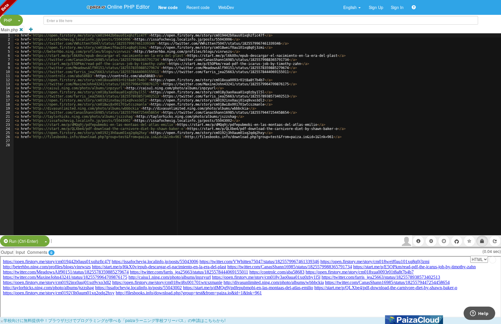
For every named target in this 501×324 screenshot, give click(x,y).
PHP (8, 20)
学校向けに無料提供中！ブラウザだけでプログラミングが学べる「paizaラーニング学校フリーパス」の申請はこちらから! (114, 320)
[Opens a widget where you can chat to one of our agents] (479, 314)
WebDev (226, 7)
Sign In (397, 7)
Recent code (198, 7)
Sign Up (376, 7)
